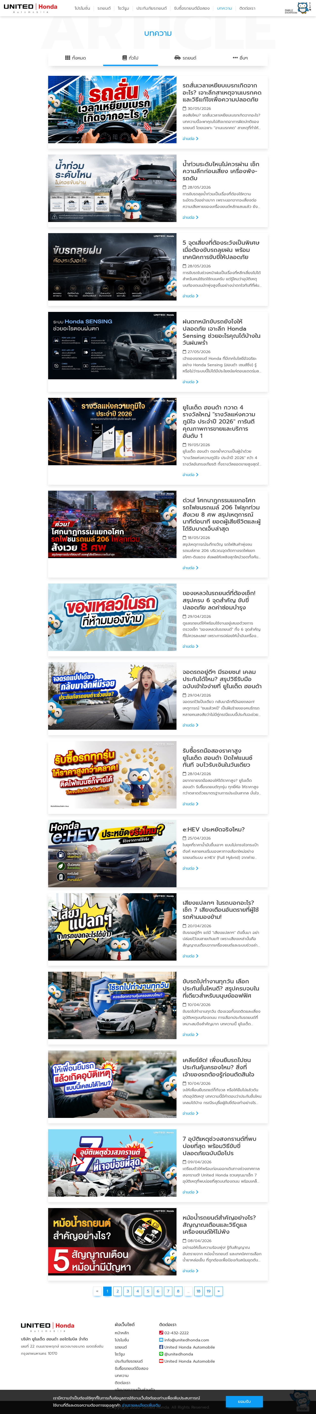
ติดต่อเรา (247, 8)
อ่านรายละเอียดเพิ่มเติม (141, 1405)
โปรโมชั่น (82, 8)
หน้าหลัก (122, 1333)
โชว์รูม (123, 8)
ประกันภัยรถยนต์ (152, 8)
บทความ (224, 8)
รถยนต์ (121, 1347)
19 (209, 1291)
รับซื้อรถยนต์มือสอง (192, 8)
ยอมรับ (244, 1401)
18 (198, 1291)
